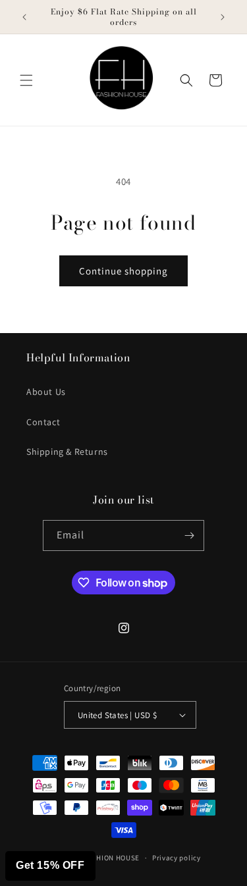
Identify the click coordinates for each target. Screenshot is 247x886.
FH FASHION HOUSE (106, 857)
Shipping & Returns (67, 451)
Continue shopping (123, 271)
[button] (26, 80)
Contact (43, 422)
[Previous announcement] (24, 17)
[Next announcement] (222, 17)
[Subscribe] (189, 535)
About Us (46, 392)
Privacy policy (176, 857)
